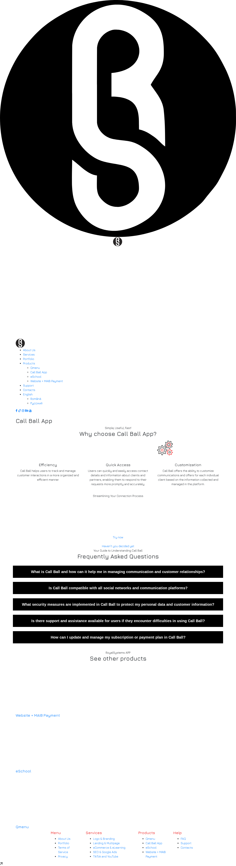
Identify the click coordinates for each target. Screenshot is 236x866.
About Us (64, 838)
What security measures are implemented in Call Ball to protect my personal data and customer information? (118, 604)
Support (186, 843)
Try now (118, 537)
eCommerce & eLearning (109, 847)
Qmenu (22, 827)
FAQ (183, 838)
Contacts (187, 847)
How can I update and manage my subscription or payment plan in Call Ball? (118, 637)
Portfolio (63, 843)
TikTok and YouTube (105, 856)
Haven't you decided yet (118, 546)
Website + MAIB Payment (38, 715)
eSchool (23, 771)
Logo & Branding (104, 838)
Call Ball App (154, 843)
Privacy (63, 856)
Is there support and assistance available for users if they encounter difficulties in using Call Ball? (118, 621)
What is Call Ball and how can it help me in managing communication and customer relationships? (118, 572)
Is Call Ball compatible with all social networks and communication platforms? (118, 588)
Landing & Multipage (106, 843)
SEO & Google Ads (105, 852)
